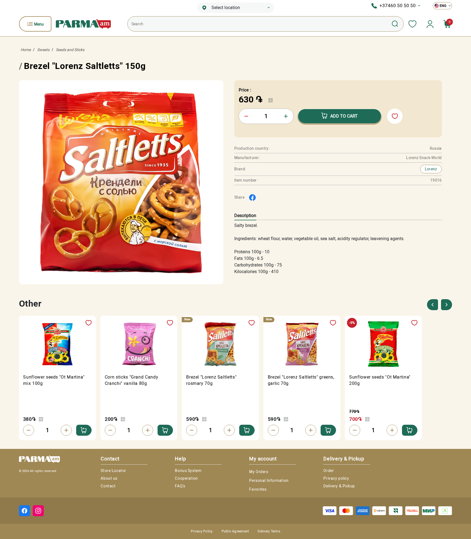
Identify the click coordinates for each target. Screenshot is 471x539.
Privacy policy (336, 478)
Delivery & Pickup (339, 486)
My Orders (258, 471)
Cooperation (186, 478)
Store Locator (113, 470)
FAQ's (180, 486)
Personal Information (268, 480)
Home (26, 50)
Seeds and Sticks (70, 50)
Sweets (43, 50)
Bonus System (188, 470)
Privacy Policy (202, 531)
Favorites (257, 489)
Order (328, 470)
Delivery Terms (269, 531)
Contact (108, 486)
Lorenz (431, 169)
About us (109, 478)
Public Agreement (235, 531)
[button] (446, 305)
